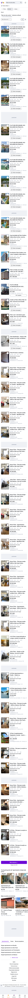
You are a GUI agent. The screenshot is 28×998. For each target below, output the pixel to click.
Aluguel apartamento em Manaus (9, 954)
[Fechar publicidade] (1, 985)
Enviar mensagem (17, 39)
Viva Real (14, 980)
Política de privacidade (14, 968)
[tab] (5, 941)
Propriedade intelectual (14, 970)
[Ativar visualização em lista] (22, 19)
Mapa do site (14, 972)
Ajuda (14, 961)
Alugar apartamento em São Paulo (9, 947)
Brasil (2, 12)
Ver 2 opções (18, 295)
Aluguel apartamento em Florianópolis (10, 950)
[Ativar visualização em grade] (25, 19)
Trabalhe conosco (14, 974)
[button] (14, 2)
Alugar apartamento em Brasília (8, 945)
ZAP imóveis (14, 978)
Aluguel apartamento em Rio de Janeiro (10, 952)
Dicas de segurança (14, 964)
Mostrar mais (15, 957)
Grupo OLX (14, 976)
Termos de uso (14, 966)
